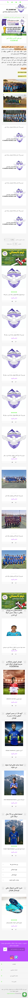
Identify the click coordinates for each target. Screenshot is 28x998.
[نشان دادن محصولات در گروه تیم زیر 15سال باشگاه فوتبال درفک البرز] (14, 193)
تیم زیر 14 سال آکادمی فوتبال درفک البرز (14, 496)
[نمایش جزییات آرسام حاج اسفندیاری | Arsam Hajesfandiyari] (14, 832)
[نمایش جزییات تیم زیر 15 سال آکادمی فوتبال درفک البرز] (14, 519)
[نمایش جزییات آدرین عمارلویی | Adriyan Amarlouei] (14, 733)
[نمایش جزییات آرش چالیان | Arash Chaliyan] (14, 783)
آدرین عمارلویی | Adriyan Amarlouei (14, 750)
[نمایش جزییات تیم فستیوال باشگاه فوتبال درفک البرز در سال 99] (14, 278)
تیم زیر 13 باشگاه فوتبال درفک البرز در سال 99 (14, 335)
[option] (14, 638)
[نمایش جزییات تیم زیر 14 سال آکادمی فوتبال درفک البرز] (14, 479)
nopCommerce (11, 993)
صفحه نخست (23, 17)
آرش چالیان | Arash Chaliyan (14, 800)
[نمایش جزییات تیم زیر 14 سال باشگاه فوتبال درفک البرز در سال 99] (14, 358)
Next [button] (3, 610)
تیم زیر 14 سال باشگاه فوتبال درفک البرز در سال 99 (14, 375)
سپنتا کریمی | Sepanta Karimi (14, 699)
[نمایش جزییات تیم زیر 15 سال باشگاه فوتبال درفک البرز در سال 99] (14, 398)
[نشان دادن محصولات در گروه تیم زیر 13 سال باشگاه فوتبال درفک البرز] (14, 137)
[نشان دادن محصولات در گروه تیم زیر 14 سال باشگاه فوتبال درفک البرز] (14, 165)
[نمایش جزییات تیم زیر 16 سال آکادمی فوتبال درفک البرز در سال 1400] (14, 438)
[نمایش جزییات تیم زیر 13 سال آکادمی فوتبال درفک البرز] (14, 559)
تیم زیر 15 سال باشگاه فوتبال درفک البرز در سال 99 (14, 415)
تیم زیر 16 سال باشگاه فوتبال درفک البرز (14, 211)
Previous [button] (25, 610)
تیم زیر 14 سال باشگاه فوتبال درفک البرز (14, 155)
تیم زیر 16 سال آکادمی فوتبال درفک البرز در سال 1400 (14, 456)
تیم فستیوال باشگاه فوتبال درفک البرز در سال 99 (14, 295)
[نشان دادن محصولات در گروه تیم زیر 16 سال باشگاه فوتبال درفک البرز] (14, 221)
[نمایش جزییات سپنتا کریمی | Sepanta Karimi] (14, 682)
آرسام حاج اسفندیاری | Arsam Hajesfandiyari (14, 849)
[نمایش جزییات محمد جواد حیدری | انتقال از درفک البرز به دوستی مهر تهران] (14, 630)
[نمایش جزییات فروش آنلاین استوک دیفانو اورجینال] (14, 906)
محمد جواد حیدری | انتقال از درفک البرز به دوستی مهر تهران (14, 648)
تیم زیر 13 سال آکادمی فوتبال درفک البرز (14, 576)
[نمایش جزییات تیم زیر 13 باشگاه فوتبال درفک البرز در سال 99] (14, 318)
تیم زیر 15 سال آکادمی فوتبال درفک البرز (14, 536)
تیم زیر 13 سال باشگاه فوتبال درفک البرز (14, 127)
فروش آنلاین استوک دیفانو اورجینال (14, 923)
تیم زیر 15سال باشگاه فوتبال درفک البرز (14, 183)
